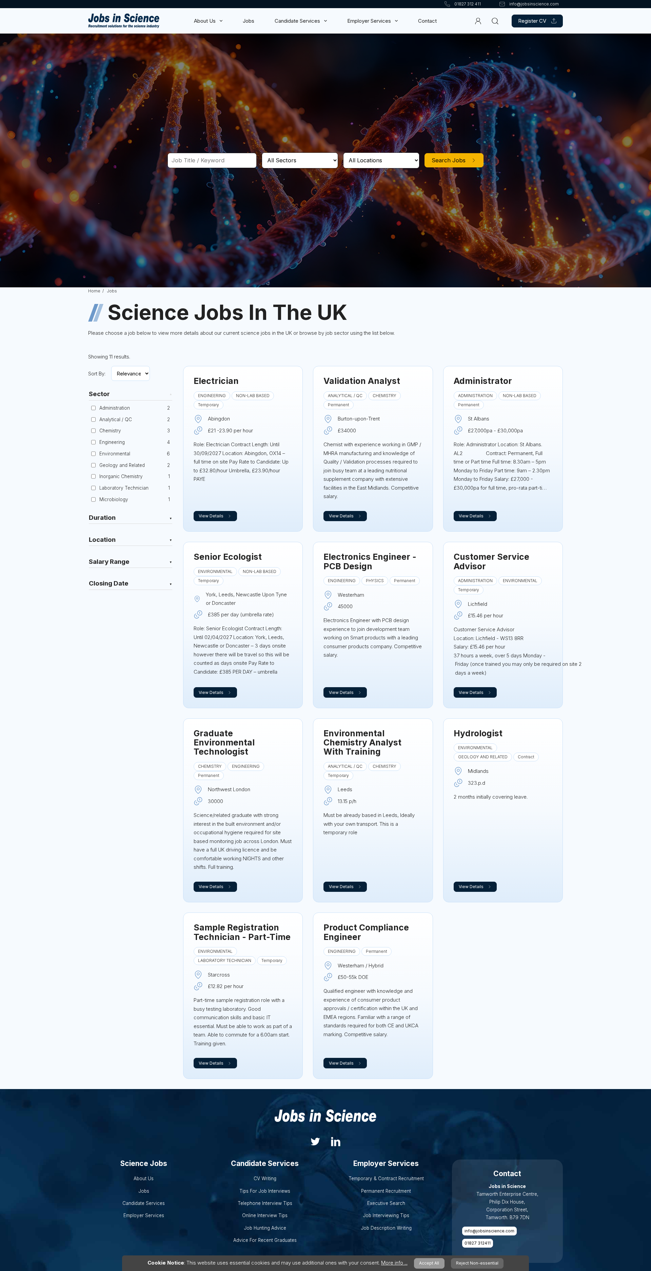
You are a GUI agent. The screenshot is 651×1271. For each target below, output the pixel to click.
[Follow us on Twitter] (315, 1140)
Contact (427, 21)
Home (94, 290)
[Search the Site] (494, 20)
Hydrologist (478, 733)
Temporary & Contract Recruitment (386, 1178)
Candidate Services (297, 21)
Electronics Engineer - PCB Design (369, 561)
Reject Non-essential (477, 1263)
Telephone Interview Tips (265, 1203)
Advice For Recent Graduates (265, 1240)
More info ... (394, 1262)
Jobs (248, 21)
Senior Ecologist (228, 557)
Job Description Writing (386, 1228)
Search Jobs (449, 160)
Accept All (429, 1263)
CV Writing (265, 1178)
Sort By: (96, 373)
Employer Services (369, 21)
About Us (205, 21)
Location (102, 540)
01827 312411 (478, 1243)
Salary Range (109, 562)
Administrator (483, 381)
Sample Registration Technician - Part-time (242, 932)
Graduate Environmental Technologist (224, 742)
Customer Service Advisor (491, 561)
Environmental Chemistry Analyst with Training (362, 742)
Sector (99, 394)
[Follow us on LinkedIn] (336, 1140)
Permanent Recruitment (386, 1191)
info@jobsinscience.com (489, 1230)
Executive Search (386, 1203)
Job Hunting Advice (265, 1228)
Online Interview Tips (265, 1215)
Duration (102, 518)
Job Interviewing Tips (386, 1215)
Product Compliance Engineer (366, 932)
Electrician (216, 381)
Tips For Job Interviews (264, 1191)
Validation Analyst (361, 381)
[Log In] (478, 20)
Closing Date (109, 583)
